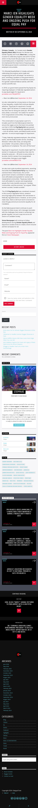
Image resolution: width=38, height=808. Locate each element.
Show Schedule (8, 772)
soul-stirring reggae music (12, 486)
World (5, 748)
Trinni (5, 443)
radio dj (5, 481)
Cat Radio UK (6, 523)
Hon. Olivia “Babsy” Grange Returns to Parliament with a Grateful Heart (19, 604)
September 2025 (8, 675)
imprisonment (8, 470)
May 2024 (6, 704)
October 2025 (7, 673)
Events (5, 727)
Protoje (28, 478)
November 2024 (8, 693)
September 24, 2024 (25, 98)
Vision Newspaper (13, 235)
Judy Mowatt (30, 472)
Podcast (6, 793)
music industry (19, 475)
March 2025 (6, 686)
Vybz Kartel (28, 486)
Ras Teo (12, 481)
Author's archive (19, 247)
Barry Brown (7, 461)
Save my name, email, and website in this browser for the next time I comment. (21, 298)
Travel (5, 746)
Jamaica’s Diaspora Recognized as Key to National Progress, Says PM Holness (19, 571)
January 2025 (7, 690)
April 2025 (6, 684)
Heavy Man (23, 467)
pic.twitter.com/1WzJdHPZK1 (11, 94)
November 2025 (8, 671)
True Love (6, 449)
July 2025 (5, 679)
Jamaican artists (8, 472)
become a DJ (18, 461)
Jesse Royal (20, 472)
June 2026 (6, 664)
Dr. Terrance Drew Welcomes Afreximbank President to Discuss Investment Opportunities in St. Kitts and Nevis (19, 628)
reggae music (28, 481)
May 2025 (6, 682)
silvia (29, 483)
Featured (5, 730)
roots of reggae (19, 483)
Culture (5, 722)
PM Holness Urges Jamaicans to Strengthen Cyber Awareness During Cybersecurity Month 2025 (19, 512)
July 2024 (5, 701)
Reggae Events (8, 774)
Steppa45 (6, 438)
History (5, 735)
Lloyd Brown (7, 475)
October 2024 (7, 695)
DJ (4, 725)
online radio (7, 478)
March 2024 (6, 708)
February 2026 (7, 669)
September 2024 (8, 697)
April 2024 (6, 706)
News (19, 11)
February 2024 (7, 710)
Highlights (6, 733)
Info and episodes (19, 425)
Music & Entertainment (9, 740)
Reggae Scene (7, 483)
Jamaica (26, 470)
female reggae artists (10, 467)
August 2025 (6, 677)
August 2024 (6, 699)
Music (5, 738)
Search (4, 311)
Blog (4, 719)
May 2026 (6, 666)
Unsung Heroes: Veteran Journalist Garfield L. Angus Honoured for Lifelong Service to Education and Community (19, 542)
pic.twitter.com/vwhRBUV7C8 (11, 160)
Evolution (20, 464)
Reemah (19, 481)
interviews (18, 470)
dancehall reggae (9, 464)
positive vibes (18, 478)
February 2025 (7, 688)
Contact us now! (8, 776)
